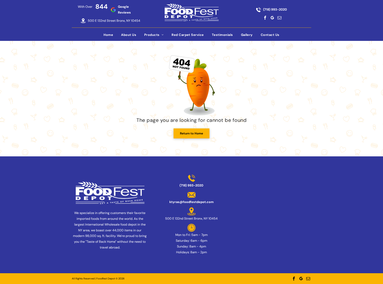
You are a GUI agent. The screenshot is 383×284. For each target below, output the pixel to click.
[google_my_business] (272, 18)
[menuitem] (108, 35)
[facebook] (265, 18)
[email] (279, 18)
